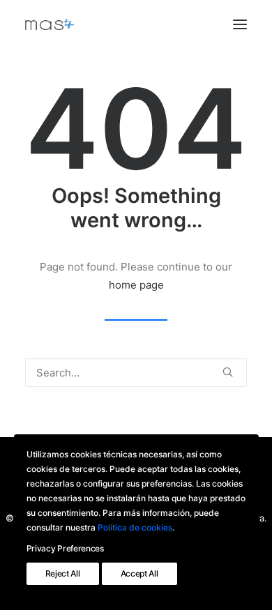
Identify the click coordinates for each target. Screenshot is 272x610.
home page (136, 284)
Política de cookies (135, 527)
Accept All (139, 573)
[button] (240, 24)
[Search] (136, 372)
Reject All (62, 573)
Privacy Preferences (65, 548)
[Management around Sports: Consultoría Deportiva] (49, 24)
